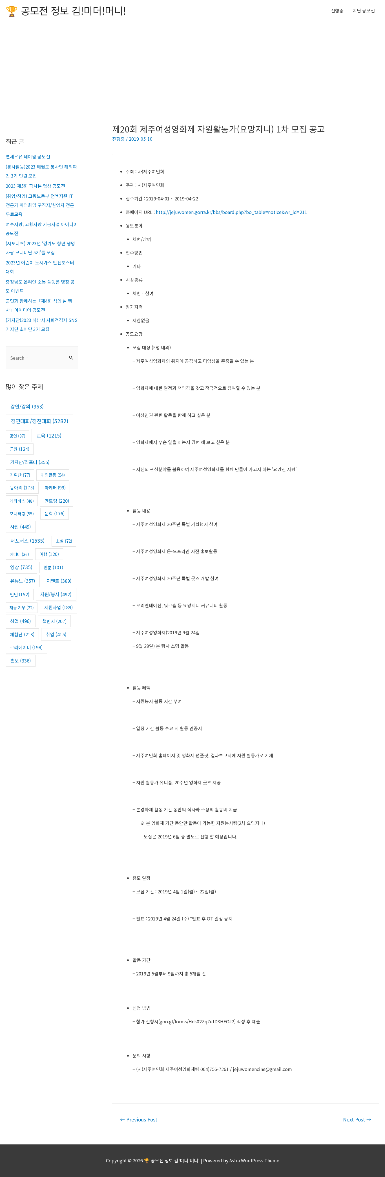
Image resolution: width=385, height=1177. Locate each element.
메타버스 (22, 501)
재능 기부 (22, 607)
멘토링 (57, 500)
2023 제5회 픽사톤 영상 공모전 (35, 185)
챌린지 (54, 621)
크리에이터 (26, 647)
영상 (21, 567)
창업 (20, 620)
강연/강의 (27, 406)
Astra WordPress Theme (254, 1160)
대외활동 (53, 475)
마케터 (55, 487)
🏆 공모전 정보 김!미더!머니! (66, 10)
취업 (56, 634)
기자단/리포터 (30, 462)
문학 (55, 513)
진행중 (337, 10)
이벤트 (59, 580)
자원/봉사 (56, 594)
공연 (17, 436)
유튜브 (22, 580)
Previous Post (138, 1119)
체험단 (22, 634)
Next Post (357, 1119)
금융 (19, 449)
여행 (49, 554)
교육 (48, 435)
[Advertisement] (192, 63)
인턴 (19, 594)
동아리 (22, 487)
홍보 (20, 660)
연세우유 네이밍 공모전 (28, 156)
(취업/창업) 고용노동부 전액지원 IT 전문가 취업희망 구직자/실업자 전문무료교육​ (40, 205)
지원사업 (58, 607)
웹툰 (53, 567)
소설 (64, 541)
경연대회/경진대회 (39, 421)
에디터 (19, 554)
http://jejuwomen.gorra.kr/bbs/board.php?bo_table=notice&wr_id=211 (231, 212)
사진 (20, 526)
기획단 (20, 475)
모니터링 (22, 513)
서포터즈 (27, 540)
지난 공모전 (364, 10)
